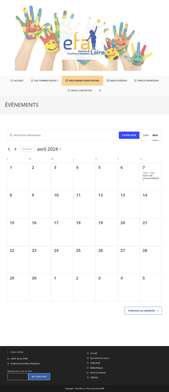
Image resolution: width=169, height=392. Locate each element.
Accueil (93, 353)
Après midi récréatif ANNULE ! (151, 178)
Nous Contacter (98, 372)
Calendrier (95, 362)
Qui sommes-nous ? (100, 358)
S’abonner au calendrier (141, 310)
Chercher (129, 135)
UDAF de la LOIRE (19, 358)
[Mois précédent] (9, 149)
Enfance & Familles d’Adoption (25, 363)
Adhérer (94, 377)
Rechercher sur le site (19, 371)
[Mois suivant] (15, 149)
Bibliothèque (96, 367)
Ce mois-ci (27, 149)
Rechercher (39, 376)
